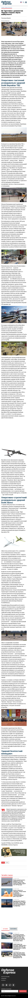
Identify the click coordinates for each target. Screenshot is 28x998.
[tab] (5, 929)
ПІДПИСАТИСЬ (23, 991)
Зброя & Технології (8, 7)
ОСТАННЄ (5, 928)
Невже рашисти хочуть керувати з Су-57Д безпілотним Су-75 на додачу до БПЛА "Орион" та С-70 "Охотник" (19, 882)
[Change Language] (21, 2)
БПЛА (7, 862)
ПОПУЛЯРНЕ (13, 928)
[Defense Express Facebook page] (3, 985)
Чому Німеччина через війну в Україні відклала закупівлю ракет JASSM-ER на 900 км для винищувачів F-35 (19, 955)
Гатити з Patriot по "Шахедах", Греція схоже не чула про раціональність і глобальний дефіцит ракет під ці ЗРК (19, 893)
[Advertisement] (14, 433)
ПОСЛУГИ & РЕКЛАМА (5, 976)
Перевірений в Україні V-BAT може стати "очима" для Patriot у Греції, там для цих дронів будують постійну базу (19, 903)
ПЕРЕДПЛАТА (3, 978)
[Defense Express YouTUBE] (6, 985)
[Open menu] (26, 2)
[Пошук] (23, 2)
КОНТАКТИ (3, 980)
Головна (2, 7)
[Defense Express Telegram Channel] (13, 985)
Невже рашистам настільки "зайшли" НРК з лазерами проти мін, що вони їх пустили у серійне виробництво (19, 947)
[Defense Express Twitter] (10, 985)
